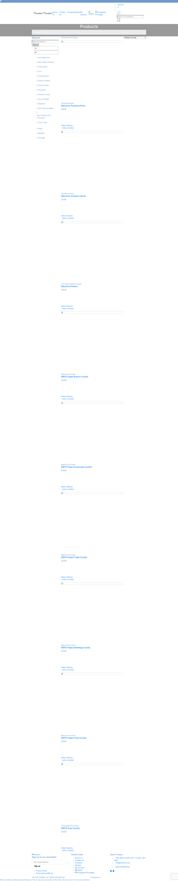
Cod (39, 71)
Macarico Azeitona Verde (73, 196)
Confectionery (43, 76)
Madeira (41, 133)
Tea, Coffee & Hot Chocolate (44, 116)
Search (35, 45)
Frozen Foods (43, 85)
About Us (78, 858)
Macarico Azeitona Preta (73, 105)
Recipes (77, 12)
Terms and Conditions (44, 873)
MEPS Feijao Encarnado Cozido (76, 467)
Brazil (40, 128)
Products (70, 12)
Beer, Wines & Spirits (46, 62)
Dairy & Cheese (44, 81)
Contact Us (79, 860)
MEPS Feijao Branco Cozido (74, 376)
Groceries (42, 90)
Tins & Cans (42, 122)
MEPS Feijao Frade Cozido (74, 557)
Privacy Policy (41, 871)
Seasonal (41, 104)
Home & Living (43, 94)
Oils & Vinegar (43, 99)
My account (79, 868)
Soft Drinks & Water (45, 108)
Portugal (41, 138)
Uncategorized (44, 57)
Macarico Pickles (69, 286)
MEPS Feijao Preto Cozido (74, 738)
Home (38, 32)
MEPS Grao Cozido (70, 828)
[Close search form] (119, 13)
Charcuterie (42, 67)
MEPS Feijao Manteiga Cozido (75, 647)
